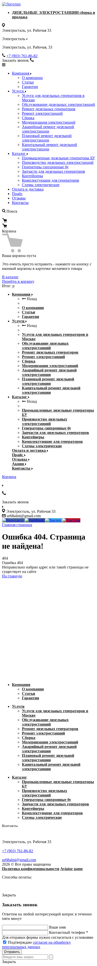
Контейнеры (32, 176)
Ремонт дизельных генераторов (48, 109)
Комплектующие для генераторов (50, 180)
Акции (18, 464)
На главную (12, 576)
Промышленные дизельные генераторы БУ (58, 158)
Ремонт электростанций (42, 113)
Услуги (18, 91)
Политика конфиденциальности (30, 869)
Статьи (28, 82)
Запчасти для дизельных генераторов (53, 171)
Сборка (28, 118)
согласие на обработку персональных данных (36, 944)
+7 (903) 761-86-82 (22, 56)
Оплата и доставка (28, 189)
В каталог (10, 277)
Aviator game (71, 869)
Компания (21, 73)
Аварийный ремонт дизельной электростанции (48, 129)
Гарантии (30, 87)
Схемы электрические (40, 185)
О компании (32, 78)
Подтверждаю (36, 944)
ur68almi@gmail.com (19, 860)
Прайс (17, 194)
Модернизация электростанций (48, 122)
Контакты (20, 202)
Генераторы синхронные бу (45, 167)
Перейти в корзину (18, 281)
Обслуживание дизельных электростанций (58, 104)
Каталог (19, 153)
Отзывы (19, 198)
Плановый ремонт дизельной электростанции (47, 138)
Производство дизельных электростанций (58, 162)
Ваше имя (57, 927)
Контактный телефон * (68, 932)
